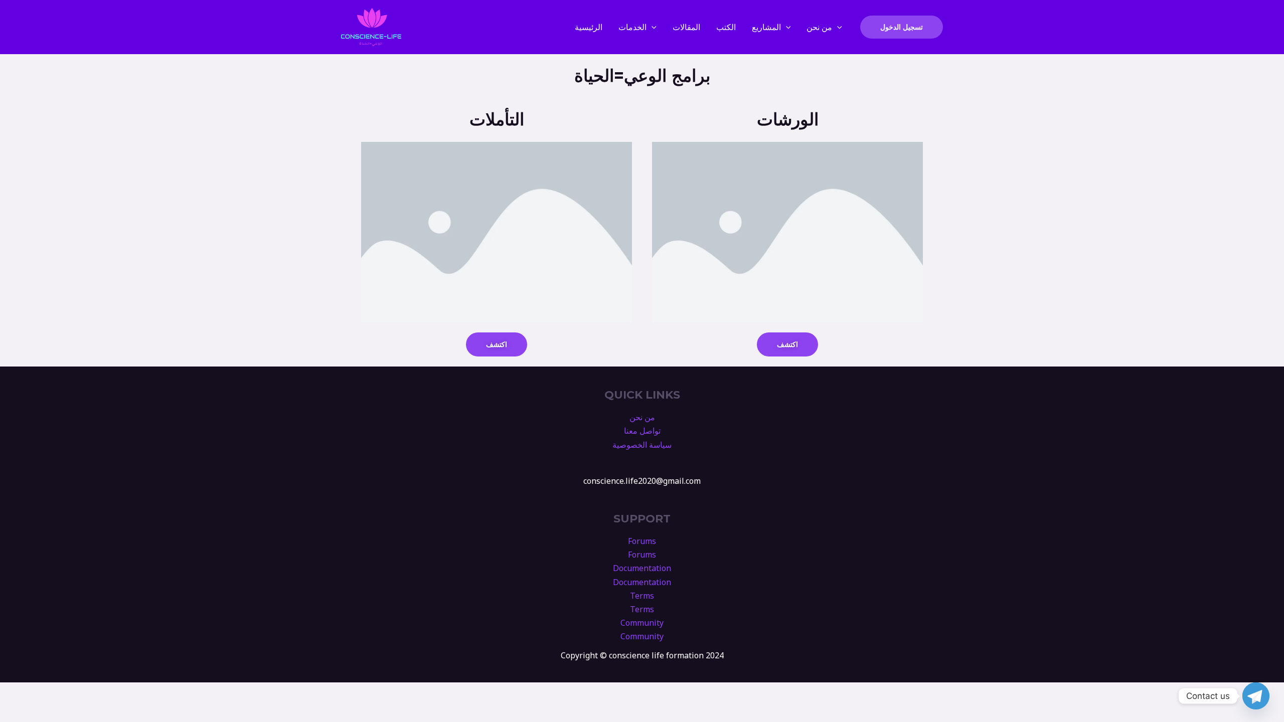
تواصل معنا (642, 430)
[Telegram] (1255, 695)
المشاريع (766, 27)
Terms (642, 595)
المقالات (686, 27)
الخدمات (632, 27)
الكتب (726, 27)
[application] (652, 27)
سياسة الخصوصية (642, 444)
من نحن (819, 27)
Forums (642, 541)
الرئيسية (588, 27)
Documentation (642, 568)
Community (642, 622)
